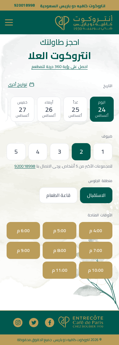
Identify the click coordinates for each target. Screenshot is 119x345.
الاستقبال (96, 195)
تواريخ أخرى (17, 84)
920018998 (24, 5)
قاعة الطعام (58, 195)
